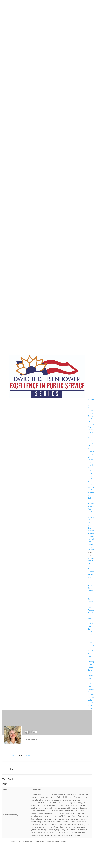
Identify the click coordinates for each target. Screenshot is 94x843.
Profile (19, 755)
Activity (12, 755)
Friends (27, 755)
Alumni (91, 411)
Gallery (35, 755)
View (11, 769)
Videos (90, 544)
